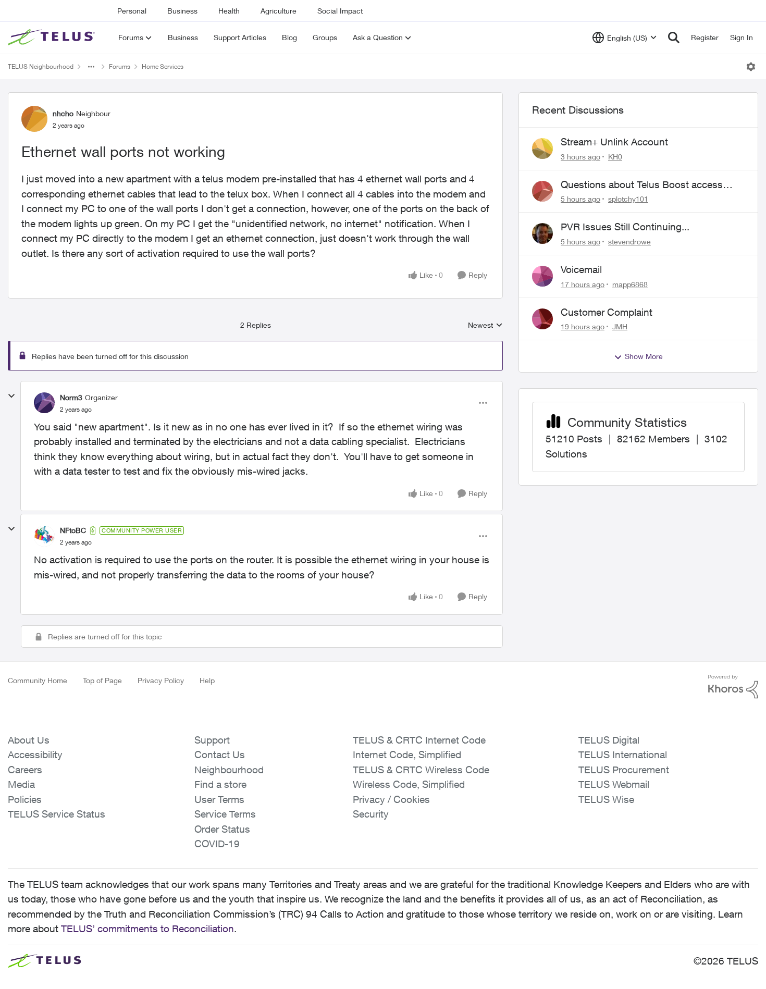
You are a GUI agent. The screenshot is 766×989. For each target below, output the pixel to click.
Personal (131, 10)
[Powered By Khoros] (733, 687)
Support (212, 740)
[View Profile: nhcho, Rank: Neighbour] (34, 119)
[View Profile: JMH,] (542, 318)
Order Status (222, 829)
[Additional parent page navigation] (91, 66)
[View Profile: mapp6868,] (542, 276)
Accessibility (35, 754)
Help (207, 680)
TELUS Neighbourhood (40, 66)
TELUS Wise (606, 799)
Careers (25, 769)
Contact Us (219, 754)
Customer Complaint (606, 312)
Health (229, 10)
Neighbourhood (229, 769)
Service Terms (225, 814)
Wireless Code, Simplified (409, 784)
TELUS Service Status (56, 814)
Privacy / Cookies (391, 799)
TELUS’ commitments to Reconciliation (147, 928)
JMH (619, 326)
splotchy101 (628, 198)
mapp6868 (630, 284)
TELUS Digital (608, 740)
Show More (644, 356)
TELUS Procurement (623, 769)
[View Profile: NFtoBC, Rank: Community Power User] (44, 536)
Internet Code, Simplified (407, 754)
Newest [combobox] (485, 325)
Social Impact (340, 10)
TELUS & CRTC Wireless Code (421, 769)
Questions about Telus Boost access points (642, 185)
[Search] (674, 37)
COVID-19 (217, 843)
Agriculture (278, 10)
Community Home (37, 680)
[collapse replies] (11, 396)
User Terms (219, 799)
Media (21, 784)
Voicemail (581, 269)
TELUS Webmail (613, 784)
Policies (25, 799)
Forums (119, 66)
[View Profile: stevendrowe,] (542, 233)
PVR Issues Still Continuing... (625, 226)
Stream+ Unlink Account (614, 141)
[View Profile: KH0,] (542, 148)
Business (182, 10)
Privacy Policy (161, 680)
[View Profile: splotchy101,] (542, 191)
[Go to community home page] (52, 37)
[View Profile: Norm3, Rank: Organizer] (44, 402)
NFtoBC (73, 530)
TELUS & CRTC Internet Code (419, 740)
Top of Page (102, 680)
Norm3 (71, 397)
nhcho (63, 113)
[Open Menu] (751, 66)
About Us (29, 740)
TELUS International (622, 754)
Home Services (162, 66)
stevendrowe (629, 241)
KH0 (615, 156)
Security (371, 814)
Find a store (220, 784)
